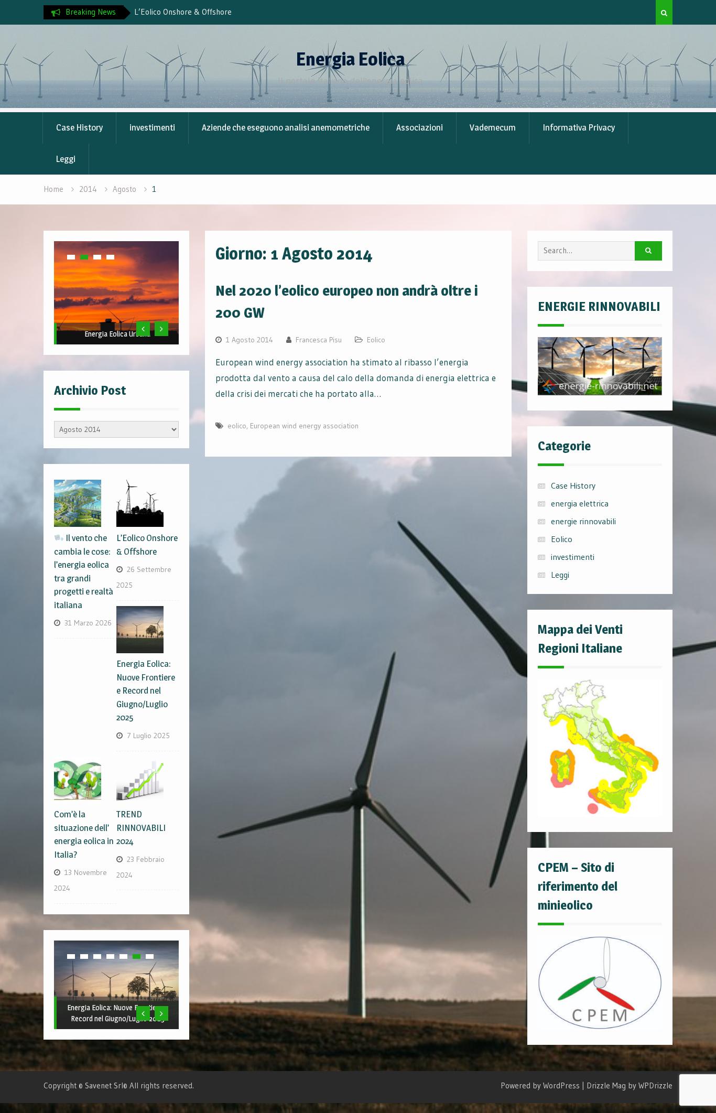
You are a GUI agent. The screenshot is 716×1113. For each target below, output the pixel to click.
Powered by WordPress (540, 1085)
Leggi (65, 159)
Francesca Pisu (319, 339)
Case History (79, 127)
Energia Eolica (350, 59)
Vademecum (493, 127)
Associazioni (419, 127)
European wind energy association (304, 425)
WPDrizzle (655, 1085)
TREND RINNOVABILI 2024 (141, 827)
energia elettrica (580, 503)
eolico (236, 425)
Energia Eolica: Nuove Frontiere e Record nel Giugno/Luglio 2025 (145, 690)
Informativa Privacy (579, 127)
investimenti (152, 127)
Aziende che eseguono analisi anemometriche (286, 127)
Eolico (376, 339)
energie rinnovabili (583, 521)
